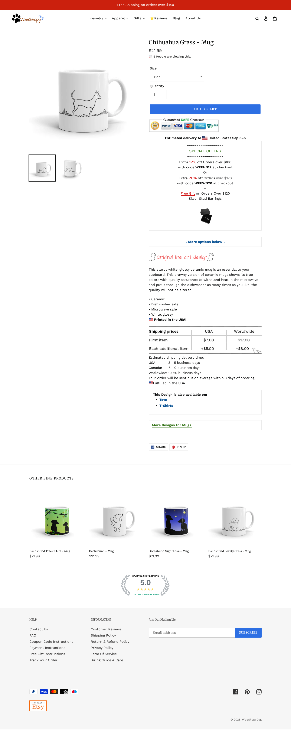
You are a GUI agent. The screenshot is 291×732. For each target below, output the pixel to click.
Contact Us (38, 629)
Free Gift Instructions (47, 654)
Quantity (157, 86)
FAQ (32, 635)
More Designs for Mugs (172, 425)
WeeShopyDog (252, 719)
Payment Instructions (47, 648)
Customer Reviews (106, 629)
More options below (205, 242)
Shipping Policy (103, 635)
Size (153, 68)
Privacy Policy (102, 648)
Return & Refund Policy (110, 642)
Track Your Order (43, 660)
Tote (163, 400)
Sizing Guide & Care (107, 660)
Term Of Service (104, 654)
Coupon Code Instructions (51, 642)
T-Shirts (166, 406)
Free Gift (188, 193)
